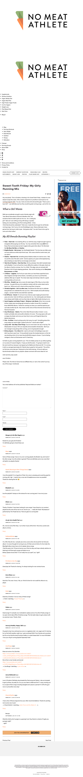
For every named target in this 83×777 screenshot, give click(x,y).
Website (4, 423)
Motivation (7, 140)
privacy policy (25, 767)
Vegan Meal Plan (6, 100)
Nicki (7, 591)
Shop (3, 149)
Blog (3, 115)
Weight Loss (5, 107)
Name (4, 410)
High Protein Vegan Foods (9, 103)
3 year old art (21, 666)
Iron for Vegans (6, 105)
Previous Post (6, 740)
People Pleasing (18, 599)
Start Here (4, 111)
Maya (7, 451)
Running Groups (6, 145)
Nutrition (6, 136)
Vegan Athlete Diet (7, 98)
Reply (4, 446)
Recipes (45, 172)
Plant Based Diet (6, 109)
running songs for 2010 (9, 202)
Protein (24, 174)
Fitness (6, 138)
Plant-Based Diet (34, 174)
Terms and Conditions (8, 163)
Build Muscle (7, 133)
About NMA (5, 147)
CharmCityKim (10, 695)
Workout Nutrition (7, 96)
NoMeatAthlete (10, 536)
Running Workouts (9, 129)
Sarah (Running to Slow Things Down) (17, 469)
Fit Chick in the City (11, 561)
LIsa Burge (9, 646)
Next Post (48, 740)
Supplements (5, 94)
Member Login (75, 172)
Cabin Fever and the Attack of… (28, 705)
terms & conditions (18, 767)
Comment (5, 387)
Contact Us (5, 167)
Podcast (4, 143)
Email (4, 416)
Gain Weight (7, 131)
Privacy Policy (6, 165)
